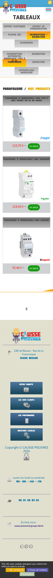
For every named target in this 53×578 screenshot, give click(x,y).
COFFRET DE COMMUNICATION (38, 27)
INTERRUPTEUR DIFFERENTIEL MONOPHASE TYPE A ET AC (14, 56)
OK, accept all (16, 570)
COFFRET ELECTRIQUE (14, 26)
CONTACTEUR (38, 62)
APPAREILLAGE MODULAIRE (26, 71)
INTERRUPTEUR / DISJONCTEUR (38, 35)
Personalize (27, 574)
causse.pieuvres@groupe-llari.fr (28, 526)
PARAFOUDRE (14, 62)
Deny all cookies (38, 570)
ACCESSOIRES (26, 42)
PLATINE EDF (14, 34)
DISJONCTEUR (38, 54)
